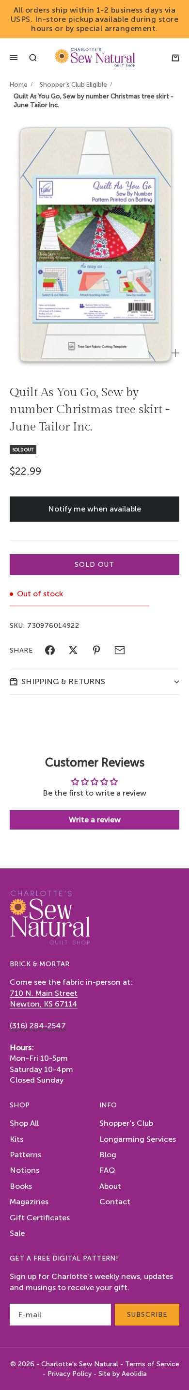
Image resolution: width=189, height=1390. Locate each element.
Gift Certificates (40, 1217)
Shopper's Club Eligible (73, 84)
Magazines (29, 1201)
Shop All (24, 1123)
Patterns (25, 1154)
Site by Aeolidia (122, 1374)
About (110, 1186)
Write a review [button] (95, 819)
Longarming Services (137, 1139)
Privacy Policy (69, 1374)
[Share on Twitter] (73, 650)
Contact (114, 1201)
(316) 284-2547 (38, 1025)
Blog (107, 1154)
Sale (17, 1233)
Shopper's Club (126, 1123)
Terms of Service (152, 1364)
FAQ (107, 1170)
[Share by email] (120, 650)
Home (19, 84)
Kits (16, 1139)
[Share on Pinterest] (96, 650)
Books (21, 1186)
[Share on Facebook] (50, 650)
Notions (24, 1170)
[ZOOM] (175, 353)
